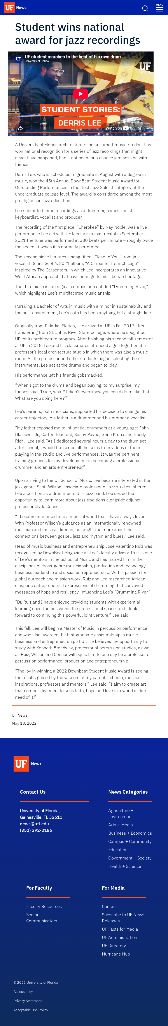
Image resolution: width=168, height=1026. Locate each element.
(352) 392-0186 (36, 830)
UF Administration (119, 937)
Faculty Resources (44, 906)
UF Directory (114, 946)
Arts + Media (120, 825)
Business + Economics (130, 833)
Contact (109, 906)
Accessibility (23, 991)
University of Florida (42, 982)
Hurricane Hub (116, 954)
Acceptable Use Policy (31, 1010)
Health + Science (124, 866)
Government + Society (130, 858)
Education (118, 850)
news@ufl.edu (34, 824)
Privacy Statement (28, 1001)
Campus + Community (130, 841)
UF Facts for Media (120, 929)
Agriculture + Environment (120, 813)
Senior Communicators (41, 918)
